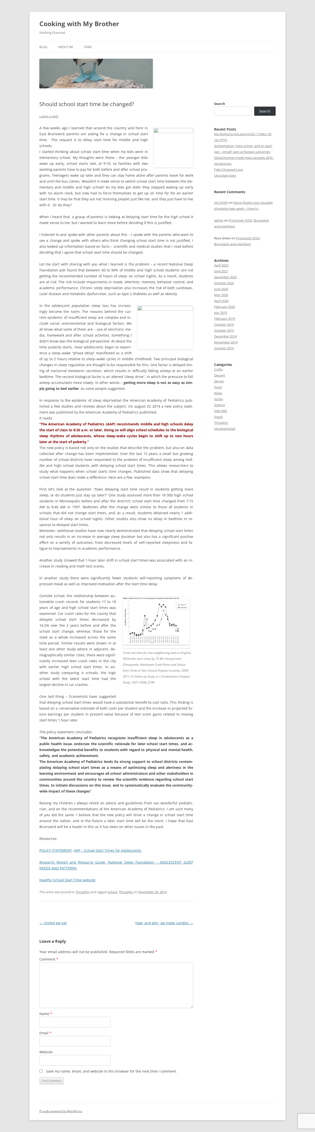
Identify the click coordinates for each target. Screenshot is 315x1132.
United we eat (53, 923)
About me (65, 47)
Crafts (218, 369)
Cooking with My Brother (79, 23)
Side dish (220, 411)
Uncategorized (224, 428)
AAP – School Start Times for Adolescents (108, 850)
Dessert (219, 375)
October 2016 (224, 324)
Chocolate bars (225, 175)
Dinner (219, 381)
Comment (48, 959)
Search (219, 103)
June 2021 (221, 271)
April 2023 (221, 265)
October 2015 (224, 330)
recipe (218, 399)
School (112, 892)
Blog (43, 47)
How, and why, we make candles (164, 923)
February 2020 (224, 306)
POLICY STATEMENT (55, 850)
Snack (218, 417)
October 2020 (224, 283)
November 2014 (225, 342)
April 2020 (221, 301)
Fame (88, 47)
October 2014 (224, 348)
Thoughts (83, 892)
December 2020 (225, 277)
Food (218, 387)
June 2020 (221, 289)
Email (45, 1033)
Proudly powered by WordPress (60, 1111)
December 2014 (225, 336)
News (218, 393)
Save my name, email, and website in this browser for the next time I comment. (111, 1071)
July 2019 (220, 312)
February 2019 (224, 318)
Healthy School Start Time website (67, 880)
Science (219, 405)
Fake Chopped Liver (228, 169)
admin (218, 220)
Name (45, 1013)
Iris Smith (221, 202)
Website (46, 1052)
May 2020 (221, 295)
